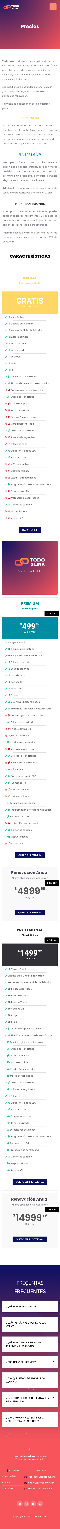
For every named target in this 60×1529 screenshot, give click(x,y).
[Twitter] (33, 1504)
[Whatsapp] (40, 1504)
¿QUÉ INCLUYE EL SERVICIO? (21, 1362)
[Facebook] (20, 1504)
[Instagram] (26, 1504)
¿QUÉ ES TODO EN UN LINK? (21, 1306)
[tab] (30, 1306)
